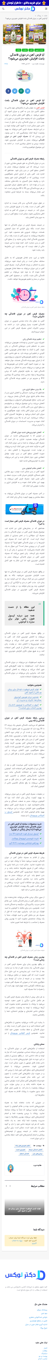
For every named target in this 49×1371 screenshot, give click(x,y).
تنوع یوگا (43, 1328)
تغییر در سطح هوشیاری (38, 1320)
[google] (21, 91)
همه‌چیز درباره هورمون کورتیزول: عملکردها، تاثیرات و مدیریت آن (28, 699)
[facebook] (8, 91)
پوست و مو (43, 1356)
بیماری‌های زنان (37, 1154)
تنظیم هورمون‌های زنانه (22, 1146)
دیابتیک (44, 1353)
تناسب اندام (42, 1358)
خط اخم (44, 1313)
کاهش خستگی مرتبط (35, 1150)
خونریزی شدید (20, 1150)
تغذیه (31, 50)
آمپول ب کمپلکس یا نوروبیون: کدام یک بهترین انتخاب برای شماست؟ (25, 706)
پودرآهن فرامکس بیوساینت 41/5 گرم (24, 843)
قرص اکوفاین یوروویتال (20, 1033)
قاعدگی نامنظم (24, 1154)
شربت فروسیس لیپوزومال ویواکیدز (25, 838)
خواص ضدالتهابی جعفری (38, 1317)
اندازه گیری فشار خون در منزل (36, 1324)
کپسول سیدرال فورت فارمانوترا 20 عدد (24, 833)
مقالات (18, 50)
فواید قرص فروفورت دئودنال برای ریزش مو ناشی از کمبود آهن (25, 691)
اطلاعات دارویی (39, 50)
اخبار (45, 1348)
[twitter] (14, 91)
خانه (45, 15)
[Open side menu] (46, 9)
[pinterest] (27, 91)
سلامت (25, 50)
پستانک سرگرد (42, 1310)
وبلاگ (39, 15)
